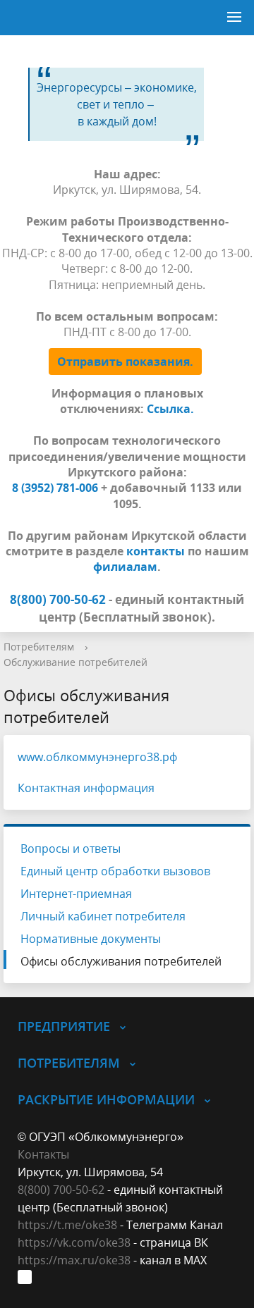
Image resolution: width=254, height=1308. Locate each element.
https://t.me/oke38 (67, 1225)
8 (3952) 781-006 (55, 487)
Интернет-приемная (76, 893)
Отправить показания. (125, 361)
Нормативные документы (90, 938)
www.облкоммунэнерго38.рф (97, 757)
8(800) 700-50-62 (61, 1189)
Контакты (43, 1154)
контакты (155, 551)
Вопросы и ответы (70, 848)
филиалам (125, 566)
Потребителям (39, 646)
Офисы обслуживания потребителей (121, 961)
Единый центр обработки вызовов (115, 871)
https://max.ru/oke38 (74, 1260)
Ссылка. (170, 409)
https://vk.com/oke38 (74, 1242)
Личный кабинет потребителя (103, 916)
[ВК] (28, 1278)
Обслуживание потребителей (75, 662)
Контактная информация (86, 788)
